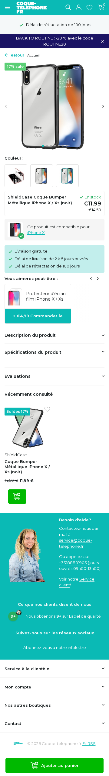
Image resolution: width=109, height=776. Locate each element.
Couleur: (13, 158)
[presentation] (6, 106)
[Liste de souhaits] (89, 7)
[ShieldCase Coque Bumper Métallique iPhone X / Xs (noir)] (27, 428)
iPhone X (36, 232)
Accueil (33, 55)
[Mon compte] (78, 7)
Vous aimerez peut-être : (31, 278)
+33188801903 (73, 562)
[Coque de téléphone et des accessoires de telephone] (34, 8)
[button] (43, 146)
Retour (17, 55)
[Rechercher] (68, 7)
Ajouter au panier (60, 765)
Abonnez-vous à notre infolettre (54, 647)
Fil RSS (89, 743)
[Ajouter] (17, 496)
